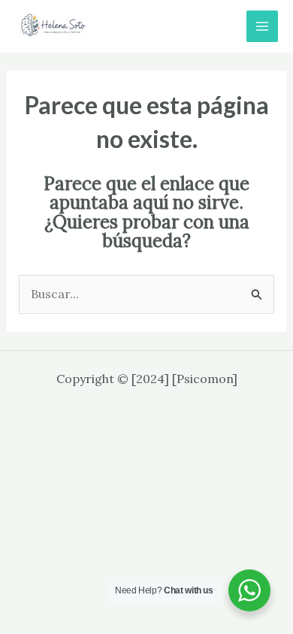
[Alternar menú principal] (262, 26)
